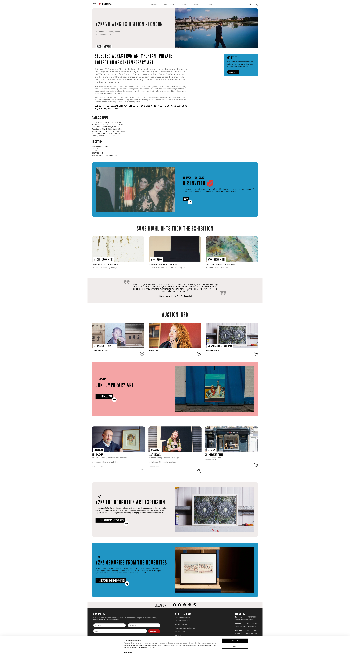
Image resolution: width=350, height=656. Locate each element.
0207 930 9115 (97, 153)
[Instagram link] (179, 605)
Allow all (235, 641)
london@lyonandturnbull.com (104, 155)
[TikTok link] (195, 605)
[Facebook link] (174, 605)
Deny (235, 646)
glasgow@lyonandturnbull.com (246, 633)
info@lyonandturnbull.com (244, 620)
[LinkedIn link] (189, 605)
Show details (128, 652)
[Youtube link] (184, 605)
